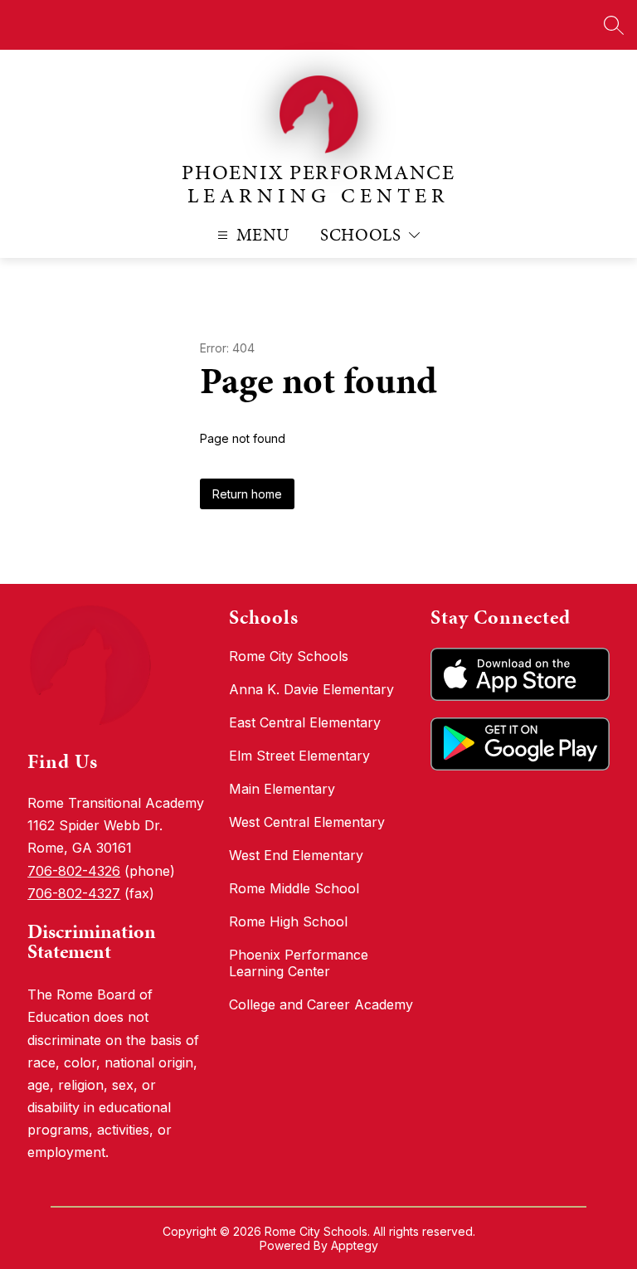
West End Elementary (296, 855)
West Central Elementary (307, 822)
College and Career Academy (321, 1004)
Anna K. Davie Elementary (311, 689)
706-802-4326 (73, 871)
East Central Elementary (305, 722)
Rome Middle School (294, 888)
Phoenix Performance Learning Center (298, 963)
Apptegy (354, 1245)
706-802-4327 (73, 893)
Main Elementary (282, 788)
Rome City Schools (288, 656)
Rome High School (288, 921)
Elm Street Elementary (299, 755)
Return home (247, 494)
